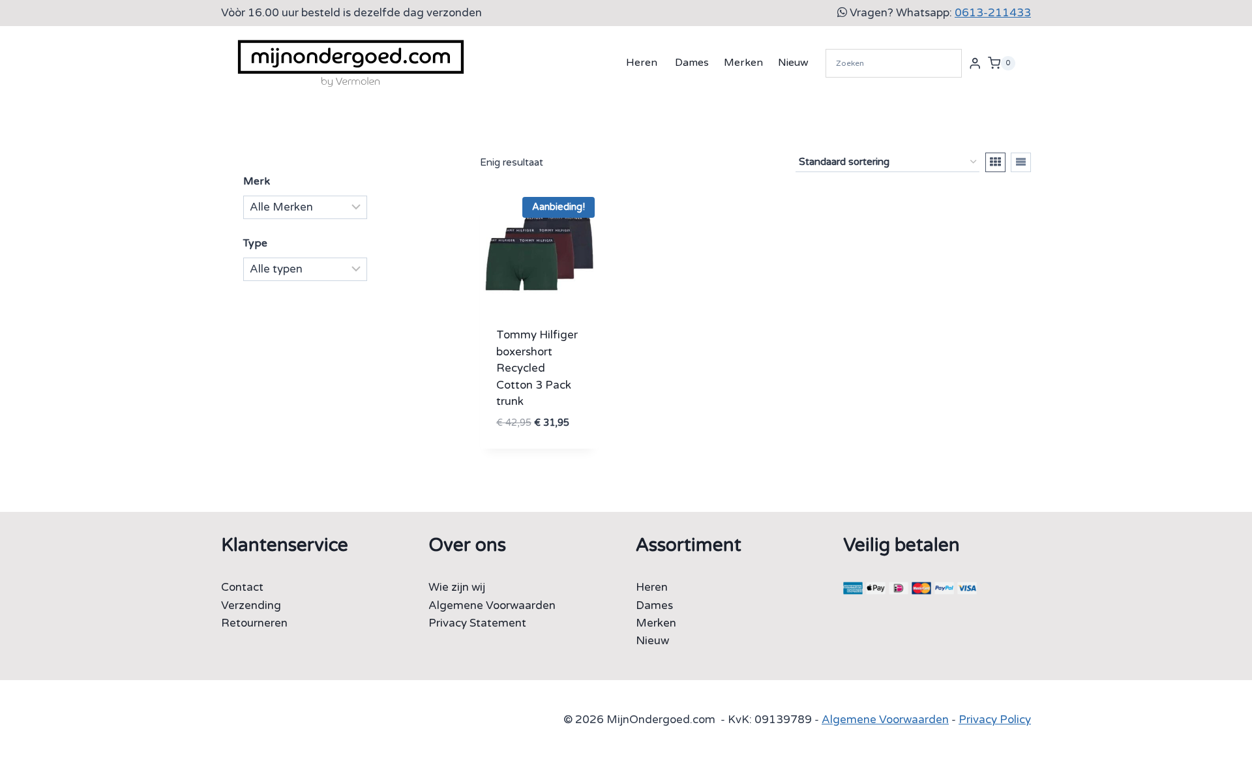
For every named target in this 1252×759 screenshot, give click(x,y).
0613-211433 (993, 13)
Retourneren (254, 623)
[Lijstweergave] (1021, 162)
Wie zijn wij (456, 587)
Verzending (251, 605)
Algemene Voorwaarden (492, 605)
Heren (641, 62)
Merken (743, 62)
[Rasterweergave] (995, 162)
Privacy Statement (477, 623)
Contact (242, 587)
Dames (692, 62)
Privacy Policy (995, 719)
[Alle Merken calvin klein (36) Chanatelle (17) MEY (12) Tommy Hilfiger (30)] (305, 207)
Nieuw (793, 62)
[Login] (974, 63)
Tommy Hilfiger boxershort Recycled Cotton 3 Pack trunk (537, 368)
